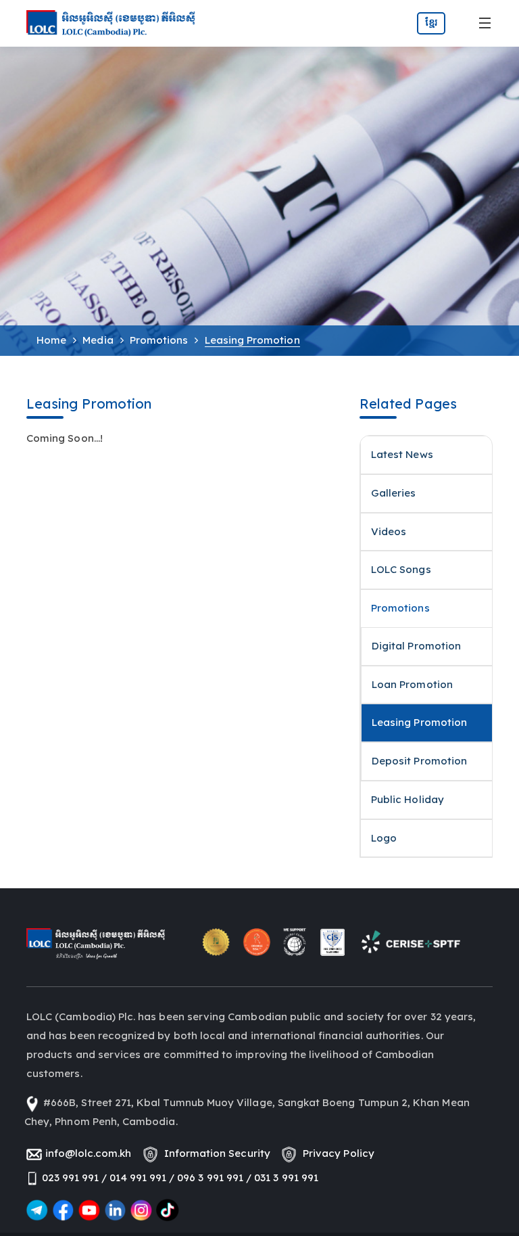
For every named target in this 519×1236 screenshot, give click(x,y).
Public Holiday (407, 799)
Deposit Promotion (419, 760)
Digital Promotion (416, 645)
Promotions (159, 340)
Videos (388, 531)
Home (51, 340)
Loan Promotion (412, 684)
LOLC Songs (401, 569)
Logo (384, 837)
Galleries (393, 492)
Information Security (214, 1153)
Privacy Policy (335, 1153)
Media (97, 340)
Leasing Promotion (419, 722)
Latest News (402, 454)
